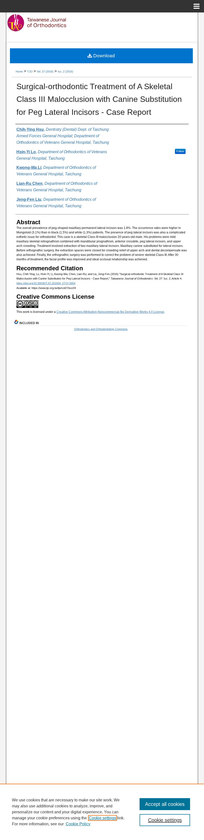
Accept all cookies (165, 804)
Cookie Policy (78, 824)
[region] (102, 812)
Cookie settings (102, 818)
